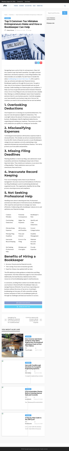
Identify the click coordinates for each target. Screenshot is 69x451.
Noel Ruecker (28, 423)
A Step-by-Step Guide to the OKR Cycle (33, 418)
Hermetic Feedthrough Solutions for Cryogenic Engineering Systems (33, 367)
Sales (34, 5)
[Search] (64, 6)
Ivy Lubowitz (28, 399)
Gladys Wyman (10, 30)
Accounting (28, 5)
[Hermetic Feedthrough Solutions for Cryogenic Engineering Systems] (16, 372)
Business (21, 5)
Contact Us (20, 1)
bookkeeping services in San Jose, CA (19, 79)
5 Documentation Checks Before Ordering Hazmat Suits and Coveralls (33, 393)
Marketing (40, 5)
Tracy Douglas (28, 350)
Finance (16, 5)
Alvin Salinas (28, 373)
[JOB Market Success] (7, 5)
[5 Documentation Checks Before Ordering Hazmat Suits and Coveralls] (15, 398)
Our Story (27, 1)
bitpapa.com (50, 23)
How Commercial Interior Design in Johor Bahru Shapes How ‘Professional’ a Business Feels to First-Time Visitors (34, 342)
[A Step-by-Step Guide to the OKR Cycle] (15, 424)
